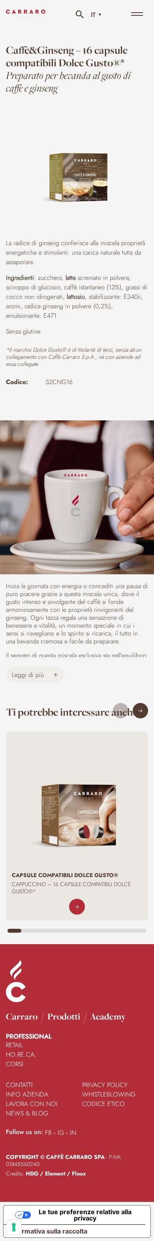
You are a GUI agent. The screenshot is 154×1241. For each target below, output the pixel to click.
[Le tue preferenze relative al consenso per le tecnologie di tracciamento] (13, 1227)
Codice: (17, 381)
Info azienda (27, 1094)
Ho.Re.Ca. (21, 1054)
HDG (32, 1173)
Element (55, 1173)
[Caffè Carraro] (25, 19)
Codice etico (103, 1103)
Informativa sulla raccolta (48, 1231)
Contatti (19, 1084)
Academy (108, 1016)
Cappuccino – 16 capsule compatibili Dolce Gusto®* (71, 887)
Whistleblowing (108, 1094)
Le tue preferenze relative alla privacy (85, 1215)
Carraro (22, 1016)
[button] (140, 710)
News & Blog (27, 1113)
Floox (79, 1173)
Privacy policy (105, 1084)
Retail (14, 1045)
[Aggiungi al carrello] (77, 906)
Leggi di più (29, 674)
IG (61, 1132)
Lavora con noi (32, 1103)
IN (73, 1132)
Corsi (14, 1064)
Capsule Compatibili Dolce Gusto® (65, 875)
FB (48, 1132)
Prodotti (63, 1016)
